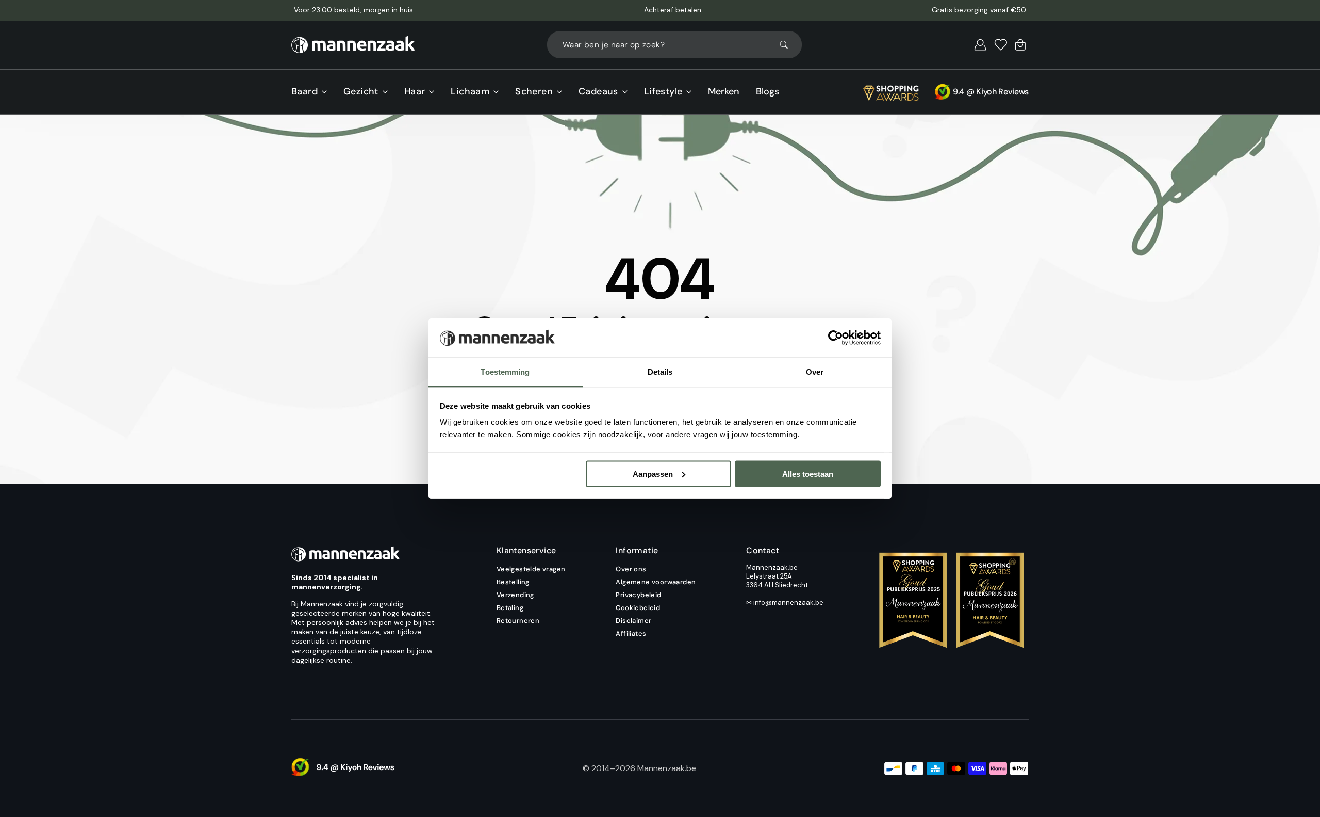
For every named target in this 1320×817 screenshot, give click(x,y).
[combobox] (674, 44)
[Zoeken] (788, 45)
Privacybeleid (638, 594)
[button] (980, 45)
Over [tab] (814, 371)
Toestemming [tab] (505, 371)
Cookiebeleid (638, 607)
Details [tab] (660, 371)
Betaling (510, 607)
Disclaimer (633, 620)
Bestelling (513, 582)
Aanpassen (653, 473)
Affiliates (631, 633)
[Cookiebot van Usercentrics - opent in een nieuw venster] (835, 338)
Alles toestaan (807, 473)
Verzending (515, 594)
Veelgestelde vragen (531, 569)
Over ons (631, 569)
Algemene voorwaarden (656, 582)
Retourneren (518, 620)
